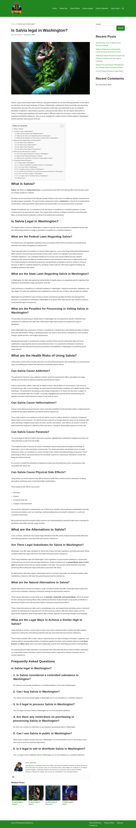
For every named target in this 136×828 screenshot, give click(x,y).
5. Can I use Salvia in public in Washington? (30, 173)
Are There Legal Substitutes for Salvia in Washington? (32, 154)
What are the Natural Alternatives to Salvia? (29, 156)
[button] (120, 8)
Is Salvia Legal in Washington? (23, 131)
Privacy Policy (109, 823)
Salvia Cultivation (102, 8)
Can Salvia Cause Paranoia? (25, 147)
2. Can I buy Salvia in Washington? (27, 167)
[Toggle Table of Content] (61, 126)
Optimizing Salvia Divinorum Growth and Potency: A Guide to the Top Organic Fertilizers (110, 58)
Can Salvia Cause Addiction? (25, 142)
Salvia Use (63, 8)
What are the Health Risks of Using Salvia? (27, 140)
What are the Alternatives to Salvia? (25, 151)
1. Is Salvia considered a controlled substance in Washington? (35, 165)
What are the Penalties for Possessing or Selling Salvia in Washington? (37, 138)
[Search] (123, 8)
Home (54, 8)
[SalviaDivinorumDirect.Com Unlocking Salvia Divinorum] (16, 8)
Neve (13, 823)
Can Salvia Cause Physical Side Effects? (29, 149)
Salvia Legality (88, 8)
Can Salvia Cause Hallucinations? (27, 145)
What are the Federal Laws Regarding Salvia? (30, 133)
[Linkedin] (13, 777)
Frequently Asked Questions (23, 160)
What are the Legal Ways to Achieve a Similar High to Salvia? (35, 158)
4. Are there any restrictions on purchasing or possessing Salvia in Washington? (40, 171)
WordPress (29, 823)
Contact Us (93, 825)
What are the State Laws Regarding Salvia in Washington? (34, 136)
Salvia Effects (75, 8)
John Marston (17, 35)
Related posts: (21, 178)
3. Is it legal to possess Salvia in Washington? (30, 169)
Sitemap (120, 823)
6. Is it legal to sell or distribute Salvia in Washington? (32, 176)
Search (98, 24)
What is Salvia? (18, 129)
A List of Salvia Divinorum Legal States (109, 71)
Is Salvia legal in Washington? (25, 162)
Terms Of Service (95, 823)
